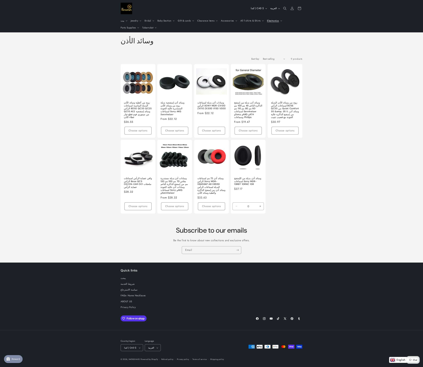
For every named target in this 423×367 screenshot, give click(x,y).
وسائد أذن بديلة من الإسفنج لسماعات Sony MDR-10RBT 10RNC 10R (247, 181)
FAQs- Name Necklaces (133, 295)
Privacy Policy (128, 307)
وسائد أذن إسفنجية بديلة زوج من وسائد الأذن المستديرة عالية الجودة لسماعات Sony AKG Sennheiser (172, 108)
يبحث (123, 278)
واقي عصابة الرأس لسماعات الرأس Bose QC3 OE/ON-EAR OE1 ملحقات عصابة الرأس (138, 183)
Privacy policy (183, 359)
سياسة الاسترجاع (129, 289)
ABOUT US (126, 301)
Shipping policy (217, 359)
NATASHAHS (134, 359)
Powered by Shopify (149, 359)
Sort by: (255, 58)
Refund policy (167, 359)
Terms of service (199, 359)
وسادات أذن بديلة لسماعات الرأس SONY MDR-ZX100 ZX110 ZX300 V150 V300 (211, 105)
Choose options (138, 130)
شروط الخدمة (128, 284)
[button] (124, 20)
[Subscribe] (237, 250)
